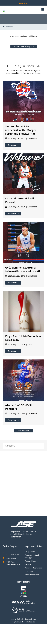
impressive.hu (30, 619)
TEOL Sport (29, 571)
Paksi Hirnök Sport (32, 574)
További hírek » (23, 430)
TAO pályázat (30, 551)
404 (18, 27)
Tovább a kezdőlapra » (23, 46)
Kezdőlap (23, 3)
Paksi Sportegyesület (33, 568)
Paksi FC (28, 564)
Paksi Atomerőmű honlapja (32, 556)
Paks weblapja (30, 561)
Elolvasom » (13, 145)
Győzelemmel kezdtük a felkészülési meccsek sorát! (22, 269)
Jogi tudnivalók (17, 622)
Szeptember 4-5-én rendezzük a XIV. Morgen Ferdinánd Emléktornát (21, 130)
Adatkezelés (30, 622)
